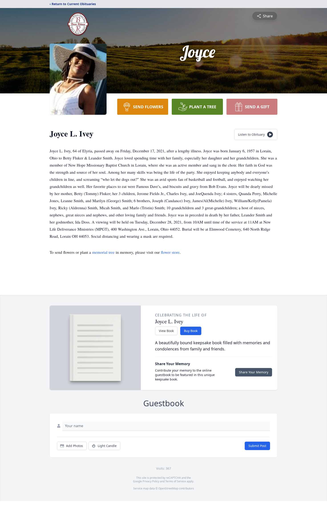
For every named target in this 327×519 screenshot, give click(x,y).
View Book (166, 331)
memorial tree (103, 252)
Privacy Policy (151, 481)
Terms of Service (175, 481)
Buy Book (191, 331)
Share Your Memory (253, 372)
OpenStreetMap (168, 488)
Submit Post (257, 446)
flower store (170, 252)
